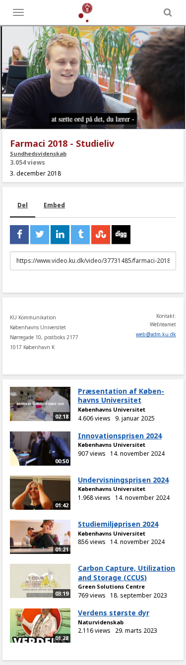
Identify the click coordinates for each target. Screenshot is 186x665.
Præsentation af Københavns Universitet (121, 395)
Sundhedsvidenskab (38, 153)
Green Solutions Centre (111, 586)
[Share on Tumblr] (80, 234)
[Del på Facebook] (19, 234)
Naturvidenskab (101, 622)
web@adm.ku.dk (156, 334)
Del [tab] (22, 205)
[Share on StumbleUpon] (100, 234)
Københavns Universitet (111, 409)
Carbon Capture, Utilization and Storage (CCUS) (126, 572)
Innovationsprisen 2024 (120, 435)
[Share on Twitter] (39, 234)
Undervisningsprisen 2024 (123, 479)
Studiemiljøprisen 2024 (118, 524)
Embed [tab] (54, 205)
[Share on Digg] (121, 234)
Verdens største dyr (113, 612)
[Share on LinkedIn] (60, 234)
